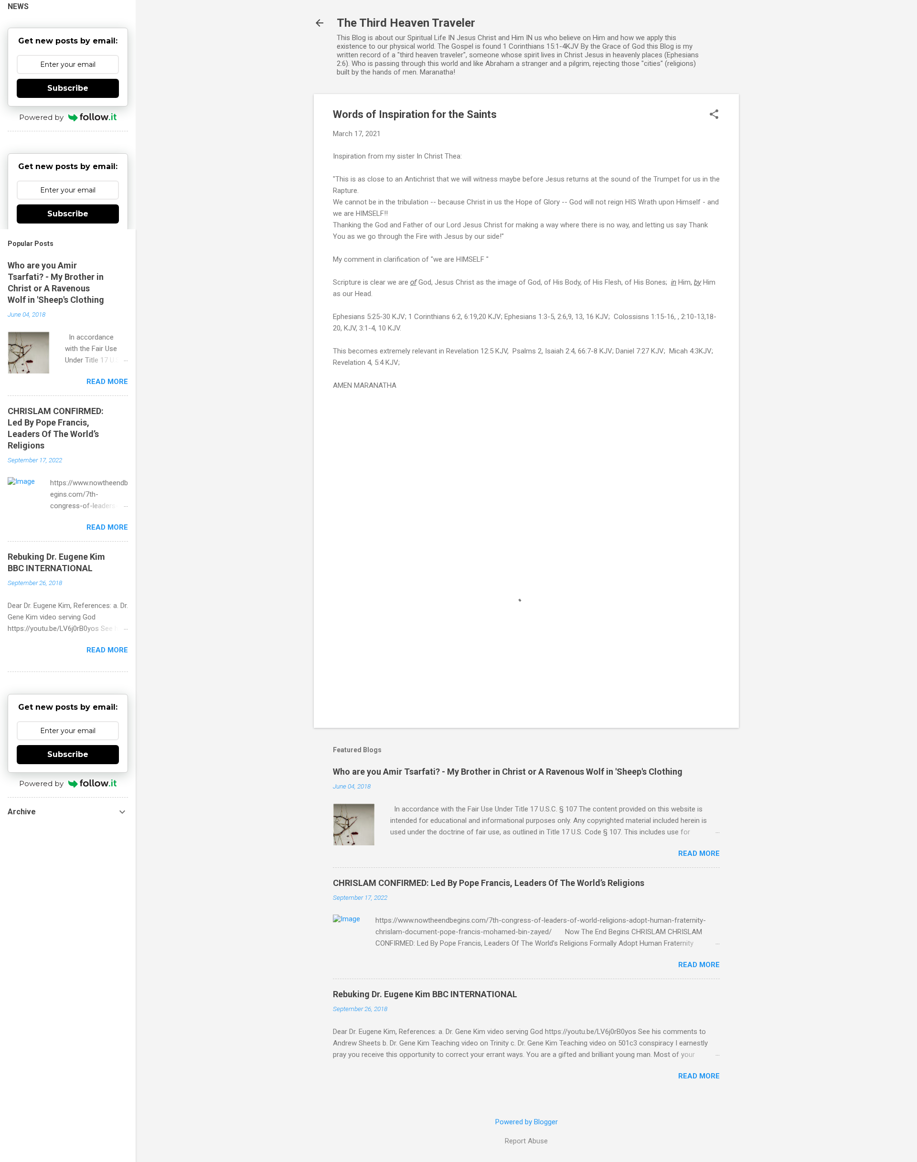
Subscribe (67, 88)
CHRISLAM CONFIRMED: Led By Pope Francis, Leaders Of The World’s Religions (488, 883)
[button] (714, 115)
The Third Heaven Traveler (406, 23)
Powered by (41, 117)
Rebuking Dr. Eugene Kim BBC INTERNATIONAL (425, 994)
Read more (699, 853)
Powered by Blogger (526, 1122)
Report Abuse (526, 1141)
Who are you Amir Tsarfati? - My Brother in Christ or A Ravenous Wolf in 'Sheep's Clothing (507, 772)
